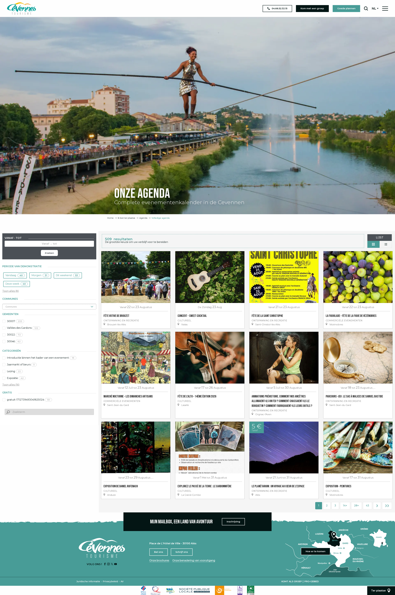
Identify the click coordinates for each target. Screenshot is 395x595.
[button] (366, 8)
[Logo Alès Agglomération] (170, 590)
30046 (14, 341)
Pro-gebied (311, 581)
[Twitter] (112, 564)
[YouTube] (115, 564)
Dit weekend (67, 275)
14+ (345, 505)
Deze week (15, 283)
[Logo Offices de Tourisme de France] (143, 590)
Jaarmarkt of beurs (21, 364)
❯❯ (387, 505)
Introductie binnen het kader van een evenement (40, 357)
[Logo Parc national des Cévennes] (224, 590)
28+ (356, 505)
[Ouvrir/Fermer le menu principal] (385, 8)
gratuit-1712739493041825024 (28, 399)
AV (122, 581)
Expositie (15, 378)
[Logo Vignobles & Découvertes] (250, 590)
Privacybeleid (110, 581)
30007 (14, 321)
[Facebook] (104, 564)
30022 (14, 334)
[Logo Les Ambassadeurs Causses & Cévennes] (239, 590)
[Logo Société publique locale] (194, 590)
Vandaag (14, 275)
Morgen (39, 275)
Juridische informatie (88, 581)
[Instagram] (108, 564)
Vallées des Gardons (22, 327)
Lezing (14, 371)
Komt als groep (291, 581)
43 (367, 505)
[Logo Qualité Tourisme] (156, 590)
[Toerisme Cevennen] (21, 8)
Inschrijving (233, 521)
